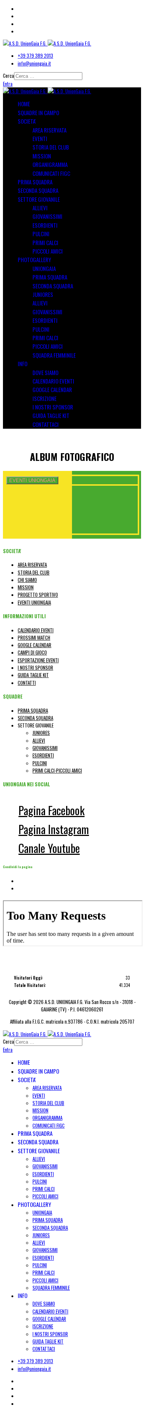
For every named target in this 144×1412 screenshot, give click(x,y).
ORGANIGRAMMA (50, 164)
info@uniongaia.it (34, 63)
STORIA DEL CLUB (50, 147)
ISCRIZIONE (44, 398)
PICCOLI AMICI (47, 251)
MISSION (41, 156)
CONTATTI (27, 682)
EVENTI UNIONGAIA (34, 602)
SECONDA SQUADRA (38, 190)
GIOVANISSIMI (47, 216)
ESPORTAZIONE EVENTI (38, 660)
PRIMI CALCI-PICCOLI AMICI (57, 770)
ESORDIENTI (45, 225)
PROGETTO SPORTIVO (38, 594)
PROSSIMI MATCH (34, 637)
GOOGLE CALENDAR (52, 389)
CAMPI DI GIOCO (32, 652)
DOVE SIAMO (45, 372)
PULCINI (40, 234)
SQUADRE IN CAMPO (38, 112)
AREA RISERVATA (49, 130)
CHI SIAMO (27, 579)
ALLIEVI (40, 208)
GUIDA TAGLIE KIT (50, 415)
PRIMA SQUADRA (35, 182)
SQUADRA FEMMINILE (54, 355)
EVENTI (39, 138)
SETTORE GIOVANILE (39, 199)
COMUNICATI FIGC (51, 173)
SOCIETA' (27, 121)
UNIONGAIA (44, 268)
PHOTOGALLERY (34, 259)
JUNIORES (42, 294)
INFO (22, 363)
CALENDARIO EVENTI (53, 381)
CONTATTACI (45, 424)
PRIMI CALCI (45, 242)
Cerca (8, 75)
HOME (24, 104)
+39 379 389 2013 (35, 55)
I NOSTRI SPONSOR (52, 407)
